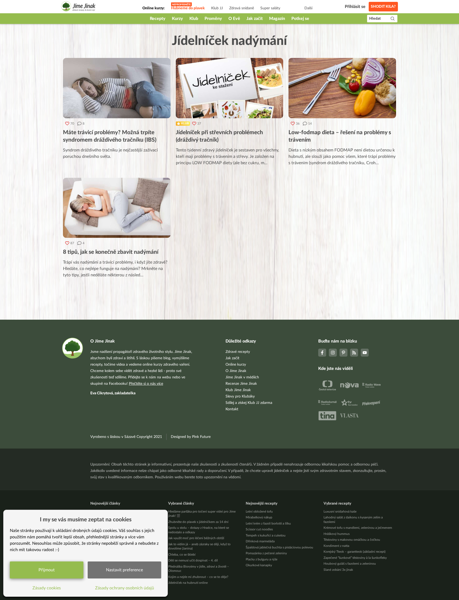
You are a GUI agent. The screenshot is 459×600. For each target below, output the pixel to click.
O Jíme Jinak (236, 371)
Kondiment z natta (336, 545)
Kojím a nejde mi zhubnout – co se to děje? (198, 576)
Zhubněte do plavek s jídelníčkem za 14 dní (198, 521)
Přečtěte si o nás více (146, 384)
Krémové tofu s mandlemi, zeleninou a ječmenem (358, 527)
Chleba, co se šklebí (182, 554)
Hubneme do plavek (188, 8)
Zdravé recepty (238, 352)
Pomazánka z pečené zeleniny (266, 553)
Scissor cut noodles (259, 529)
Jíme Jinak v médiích (242, 377)
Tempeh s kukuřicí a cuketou (266, 535)
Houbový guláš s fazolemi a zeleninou (350, 563)
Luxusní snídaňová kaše (340, 511)
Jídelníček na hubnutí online (188, 582)
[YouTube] (365, 353)
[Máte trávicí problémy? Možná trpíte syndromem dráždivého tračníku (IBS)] (117, 88)
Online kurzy (236, 364)
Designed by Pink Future (191, 437)
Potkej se (300, 18)
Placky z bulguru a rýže (261, 559)
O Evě (234, 18)
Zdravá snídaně (241, 8)
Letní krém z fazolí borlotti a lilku (268, 523)
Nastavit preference (124, 570)
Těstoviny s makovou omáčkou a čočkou (352, 539)
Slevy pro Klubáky (240, 396)
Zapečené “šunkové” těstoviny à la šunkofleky (355, 557)
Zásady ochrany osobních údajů (124, 588)
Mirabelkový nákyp (259, 517)
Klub (193, 18)
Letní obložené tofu (259, 511)
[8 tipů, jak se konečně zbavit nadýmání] (117, 208)
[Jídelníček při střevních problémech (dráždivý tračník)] (229, 88)
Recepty (157, 18)
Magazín (277, 18)
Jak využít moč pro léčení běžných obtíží (196, 538)
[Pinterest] (343, 353)
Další (308, 8)
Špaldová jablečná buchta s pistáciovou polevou (279, 547)
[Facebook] (322, 353)
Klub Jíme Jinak (238, 390)
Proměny (213, 18)
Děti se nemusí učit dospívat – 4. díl (193, 560)
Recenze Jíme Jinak (241, 384)
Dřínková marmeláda (260, 541)
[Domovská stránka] (78, 7)
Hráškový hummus (337, 533)
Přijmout (47, 570)
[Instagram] (333, 353)
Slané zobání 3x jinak (338, 569)
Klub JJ (217, 8)
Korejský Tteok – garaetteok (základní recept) (354, 551)
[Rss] (354, 353)
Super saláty (270, 8)
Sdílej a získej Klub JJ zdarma (249, 403)
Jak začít (254, 18)
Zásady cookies (46, 588)
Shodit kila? (383, 7)
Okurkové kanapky (259, 565)
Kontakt (232, 409)
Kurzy (177, 18)
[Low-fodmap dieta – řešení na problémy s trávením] (342, 88)
